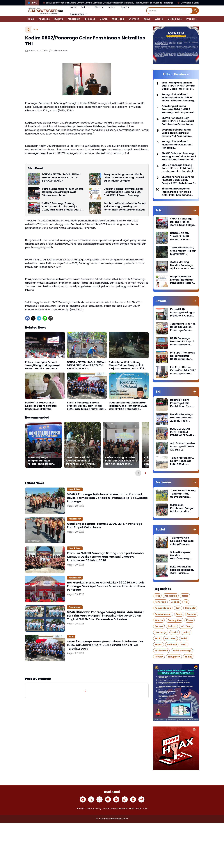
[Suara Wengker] (45, 11)
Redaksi (81, 808)
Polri (71, 636)
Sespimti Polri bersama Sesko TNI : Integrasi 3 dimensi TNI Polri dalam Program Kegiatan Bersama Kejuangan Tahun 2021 (178, 133)
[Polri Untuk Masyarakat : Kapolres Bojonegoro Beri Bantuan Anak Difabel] (45, 386)
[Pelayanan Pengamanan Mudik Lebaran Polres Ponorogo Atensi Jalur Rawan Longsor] (95, 179)
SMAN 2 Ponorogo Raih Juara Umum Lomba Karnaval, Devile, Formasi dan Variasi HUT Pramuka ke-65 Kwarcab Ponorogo (107, 497)
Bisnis (98, 7)
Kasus (147, 18)
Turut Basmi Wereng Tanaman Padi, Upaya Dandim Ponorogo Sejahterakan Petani (183, 493)
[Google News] (116, 799)
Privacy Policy (94, 808)
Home (73, 7)
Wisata (159, 18)
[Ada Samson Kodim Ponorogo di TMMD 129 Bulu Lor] (162, 448)
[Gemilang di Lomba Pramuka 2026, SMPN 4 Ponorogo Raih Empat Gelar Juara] (45, 530)
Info (145, 808)
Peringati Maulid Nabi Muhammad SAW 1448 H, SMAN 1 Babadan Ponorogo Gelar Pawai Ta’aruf (178, 97)
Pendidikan (74, 18)
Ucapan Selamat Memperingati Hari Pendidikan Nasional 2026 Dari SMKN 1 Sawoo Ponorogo (123, 192)
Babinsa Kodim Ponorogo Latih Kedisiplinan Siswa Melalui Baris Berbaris (181, 403)
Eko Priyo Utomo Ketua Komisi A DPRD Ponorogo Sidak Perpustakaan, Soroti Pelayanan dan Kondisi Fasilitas (183, 370)
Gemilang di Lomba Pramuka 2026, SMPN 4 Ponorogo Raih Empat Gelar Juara (171, 2)
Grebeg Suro (175, 18)
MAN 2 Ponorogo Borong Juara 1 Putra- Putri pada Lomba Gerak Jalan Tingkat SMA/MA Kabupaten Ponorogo (179, 168)
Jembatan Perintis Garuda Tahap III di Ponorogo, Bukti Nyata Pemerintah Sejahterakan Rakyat (125, 206)
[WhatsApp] (45, 318)
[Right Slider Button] (196, 19)
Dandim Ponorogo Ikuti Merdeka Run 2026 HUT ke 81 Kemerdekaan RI (181, 417)
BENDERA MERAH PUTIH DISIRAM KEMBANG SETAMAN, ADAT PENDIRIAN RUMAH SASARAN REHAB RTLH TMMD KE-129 (182, 432)
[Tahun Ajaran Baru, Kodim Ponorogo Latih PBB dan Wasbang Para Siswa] (162, 462)
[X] (33, 318)
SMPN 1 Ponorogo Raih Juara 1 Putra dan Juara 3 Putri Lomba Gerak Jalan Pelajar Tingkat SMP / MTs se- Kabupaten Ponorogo (178, 121)
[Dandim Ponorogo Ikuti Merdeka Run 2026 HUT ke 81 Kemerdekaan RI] (162, 419)
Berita (84, 7)
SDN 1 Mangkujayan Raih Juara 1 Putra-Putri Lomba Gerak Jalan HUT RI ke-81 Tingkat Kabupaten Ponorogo (178, 86)
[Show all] (195, 210)
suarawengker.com (117, 818)
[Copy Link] (50, 318)
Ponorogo (44, 18)
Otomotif (133, 18)
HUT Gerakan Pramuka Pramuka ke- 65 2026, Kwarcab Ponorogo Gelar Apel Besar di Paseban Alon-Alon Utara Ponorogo (106, 586)
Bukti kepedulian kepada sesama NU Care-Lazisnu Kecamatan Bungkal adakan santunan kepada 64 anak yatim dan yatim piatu (183, 570)
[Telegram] (39, 318)
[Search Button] (195, 11)
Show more (87, 668)
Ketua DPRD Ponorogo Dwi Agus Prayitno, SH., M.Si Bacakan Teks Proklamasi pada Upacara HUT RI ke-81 (182, 312)
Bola (110, 7)
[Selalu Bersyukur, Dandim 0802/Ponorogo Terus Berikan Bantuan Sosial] (162, 557)
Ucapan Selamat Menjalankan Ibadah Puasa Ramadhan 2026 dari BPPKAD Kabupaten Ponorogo (128, 406)
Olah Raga (118, 18)
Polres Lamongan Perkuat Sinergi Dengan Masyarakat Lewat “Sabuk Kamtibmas (62, 192)
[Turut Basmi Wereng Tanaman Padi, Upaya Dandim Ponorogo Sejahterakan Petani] (162, 495)
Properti (191, 18)
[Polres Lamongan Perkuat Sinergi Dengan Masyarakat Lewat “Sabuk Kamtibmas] (34, 193)
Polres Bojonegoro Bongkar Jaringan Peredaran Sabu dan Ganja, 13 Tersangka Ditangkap (40, 460)
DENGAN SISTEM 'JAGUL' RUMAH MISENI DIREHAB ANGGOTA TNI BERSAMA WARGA (61, 177)
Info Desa (90, 18)
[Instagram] (99, 799)
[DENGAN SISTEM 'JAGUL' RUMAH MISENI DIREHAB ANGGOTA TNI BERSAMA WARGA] (34, 179)
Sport (123, 7)
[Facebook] (27, 318)
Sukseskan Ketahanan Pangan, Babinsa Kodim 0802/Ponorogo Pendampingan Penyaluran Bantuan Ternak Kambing (183, 508)
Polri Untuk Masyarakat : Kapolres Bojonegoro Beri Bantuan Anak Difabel (41, 406)
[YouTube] (108, 799)
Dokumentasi (77, 14)
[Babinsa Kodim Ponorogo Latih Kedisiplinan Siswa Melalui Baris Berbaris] (162, 404)
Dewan (104, 18)
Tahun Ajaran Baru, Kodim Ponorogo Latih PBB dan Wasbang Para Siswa (182, 461)
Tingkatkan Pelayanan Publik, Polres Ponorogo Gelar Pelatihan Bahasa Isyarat (176, 192)
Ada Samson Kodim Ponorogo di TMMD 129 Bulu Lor (182, 446)
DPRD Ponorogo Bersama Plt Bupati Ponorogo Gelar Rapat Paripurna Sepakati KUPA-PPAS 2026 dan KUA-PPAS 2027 (183, 341)
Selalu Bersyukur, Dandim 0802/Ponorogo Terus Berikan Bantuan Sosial (180, 555)
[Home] (28, 30)
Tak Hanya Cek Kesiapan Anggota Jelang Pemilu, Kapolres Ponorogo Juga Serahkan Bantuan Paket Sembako (182, 541)
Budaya (58, 18)
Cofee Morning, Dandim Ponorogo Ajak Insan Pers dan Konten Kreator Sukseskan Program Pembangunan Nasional (121, 460)
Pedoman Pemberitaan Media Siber (122, 808)
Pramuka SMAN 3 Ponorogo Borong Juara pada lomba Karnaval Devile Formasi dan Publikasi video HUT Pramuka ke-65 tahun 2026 (105, 556)
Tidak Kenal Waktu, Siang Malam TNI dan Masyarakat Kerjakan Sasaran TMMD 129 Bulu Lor (126, 365)
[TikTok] (125, 799)
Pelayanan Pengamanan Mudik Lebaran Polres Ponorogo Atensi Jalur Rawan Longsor (124, 177)
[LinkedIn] (133, 799)
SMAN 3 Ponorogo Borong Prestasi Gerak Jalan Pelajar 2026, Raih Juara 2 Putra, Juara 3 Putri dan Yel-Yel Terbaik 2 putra (62, 206)
